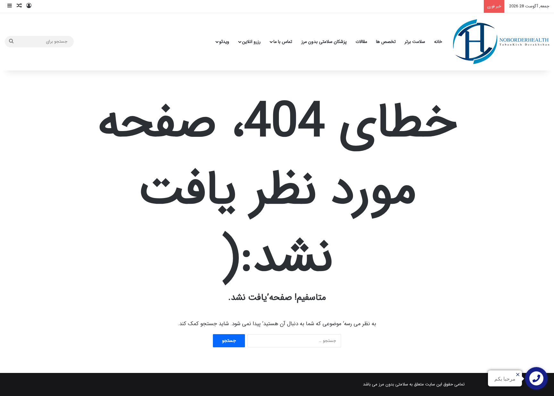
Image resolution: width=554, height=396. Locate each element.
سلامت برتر (415, 41)
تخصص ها (386, 41)
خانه (438, 41)
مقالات (361, 41)
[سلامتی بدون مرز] (501, 41)
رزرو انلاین (251, 41)
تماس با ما (282, 41)
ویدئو (224, 41)
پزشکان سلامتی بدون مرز (324, 41)
